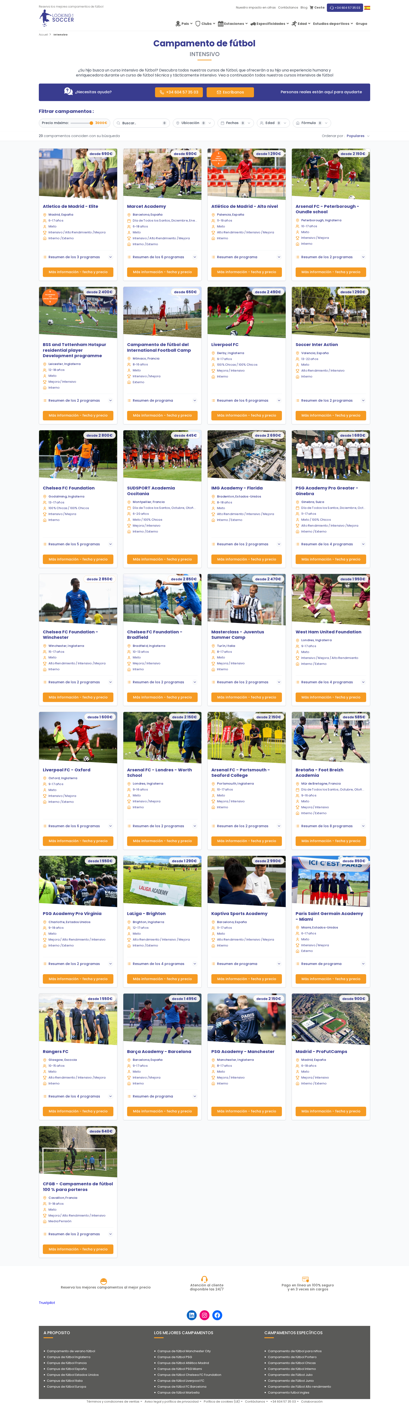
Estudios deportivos (331, 23)
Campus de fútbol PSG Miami (179, 1369)
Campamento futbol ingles (288, 1393)
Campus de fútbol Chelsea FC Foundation (189, 1375)
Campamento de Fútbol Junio (291, 1381)
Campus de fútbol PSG (174, 1357)
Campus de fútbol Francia (67, 1363)
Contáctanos (288, 7)
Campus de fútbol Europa (66, 1387)
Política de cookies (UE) (222, 1402)
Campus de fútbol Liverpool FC (180, 1381)
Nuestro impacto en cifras (256, 7)
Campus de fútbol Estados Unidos (73, 1375)
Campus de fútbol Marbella (178, 1393)
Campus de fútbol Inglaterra (68, 1357)
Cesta (319, 7)
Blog (304, 7)
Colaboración (312, 1402)
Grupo (361, 23)
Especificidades (271, 23)
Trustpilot (47, 1302)
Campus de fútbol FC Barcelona (181, 1387)
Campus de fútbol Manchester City (184, 1351)
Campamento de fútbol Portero (292, 1357)
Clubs (206, 23)
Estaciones (234, 23)
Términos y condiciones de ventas (113, 1402)
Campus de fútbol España (67, 1369)
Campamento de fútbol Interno (292, 1369)
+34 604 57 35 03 (347, 7)
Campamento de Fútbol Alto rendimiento (299, 1387)
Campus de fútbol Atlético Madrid (183, 1363)
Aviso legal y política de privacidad (172, 1402)
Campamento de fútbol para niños (295, 1351)
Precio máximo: (55, 123)
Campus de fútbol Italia (65, 1381)
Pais (185, 23)
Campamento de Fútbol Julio (290, 1375)
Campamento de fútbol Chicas (292, 1363)
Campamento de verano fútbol (71, 1351)
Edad (302, 23)
